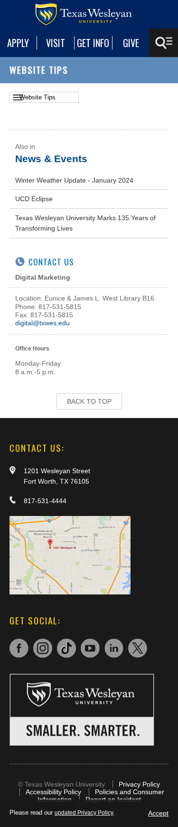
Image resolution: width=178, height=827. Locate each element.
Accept (158, 813)
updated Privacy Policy (84, 813)
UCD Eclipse (34, 199)
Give (131, 43)
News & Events (51, 158)
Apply (18, 43)
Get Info (93, 43)
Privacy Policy (139, 784)
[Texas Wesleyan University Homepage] (89, 14)
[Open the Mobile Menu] (164, 43)
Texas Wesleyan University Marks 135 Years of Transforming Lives (85, 223)
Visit (55, 43)
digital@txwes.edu (42, 323)
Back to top (89, 401)
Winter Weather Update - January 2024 (74, 180)
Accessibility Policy (53, 792)
